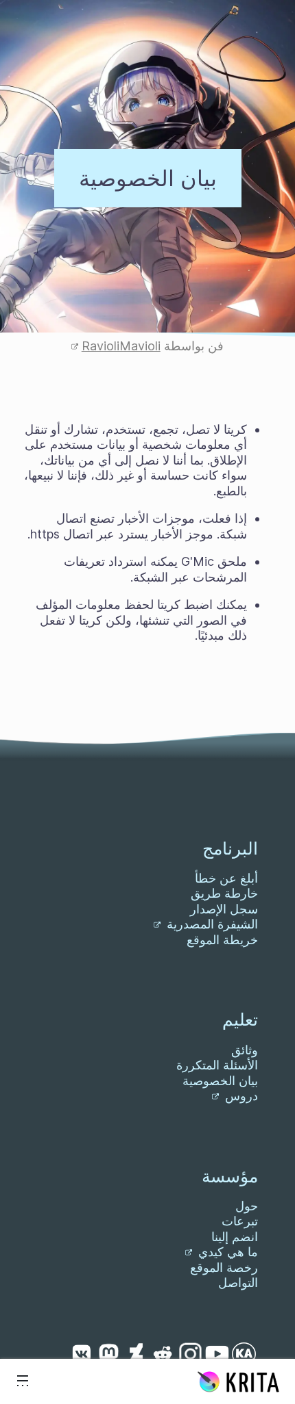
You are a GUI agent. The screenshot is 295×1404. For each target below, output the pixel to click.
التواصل (238, 1282)
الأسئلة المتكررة (217, 1065)
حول (246, 1206)
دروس (240, 1096)
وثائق (244, 1050)
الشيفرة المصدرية (210, 924)
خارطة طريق (224, 893)
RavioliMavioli (121, 346)
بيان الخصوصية (220, 1081)
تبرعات (240, 1221)
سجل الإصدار (224, 909)
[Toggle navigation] (22, 1381)
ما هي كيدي (226, 1252)
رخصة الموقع (224, 1267)
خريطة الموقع (222, 940)
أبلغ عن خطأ (226, 878)
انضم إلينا (234, 1237)
